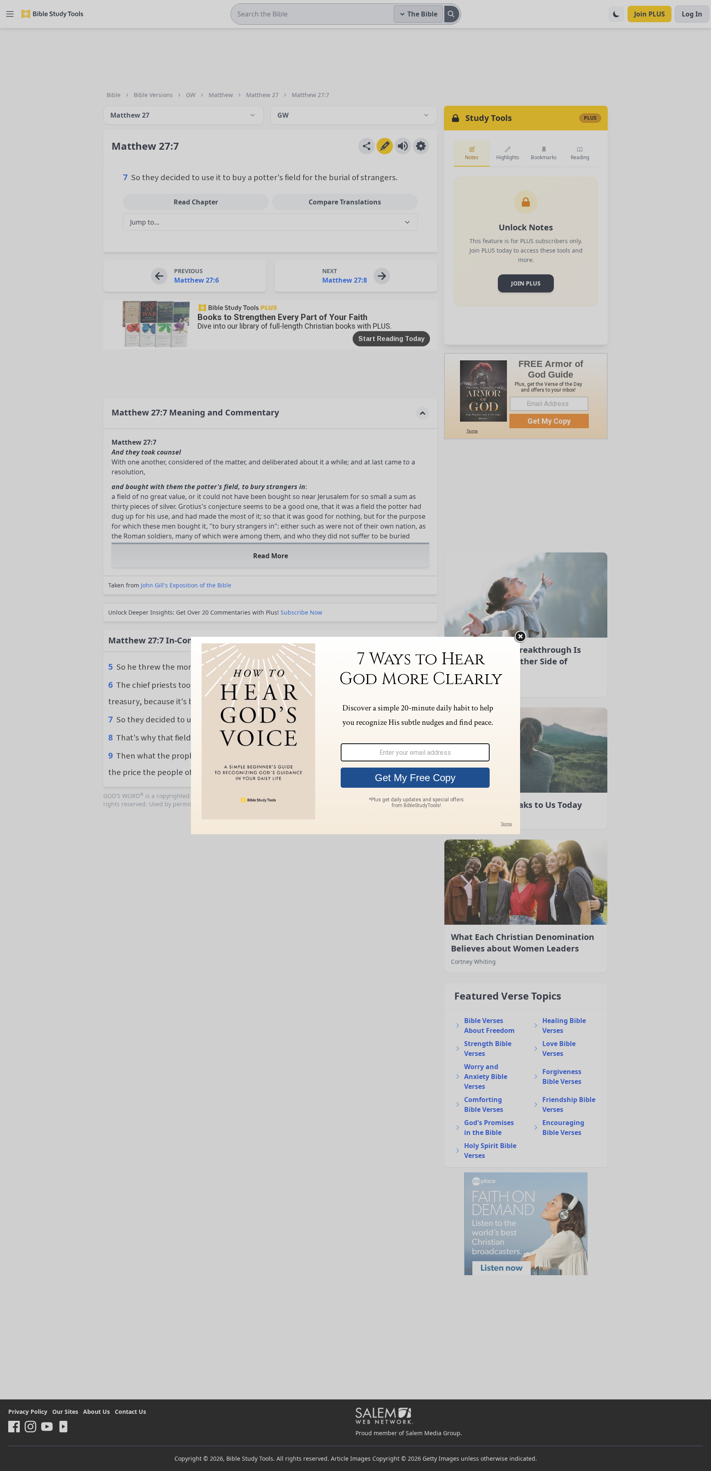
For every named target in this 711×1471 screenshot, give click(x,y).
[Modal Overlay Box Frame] (355, 735)
